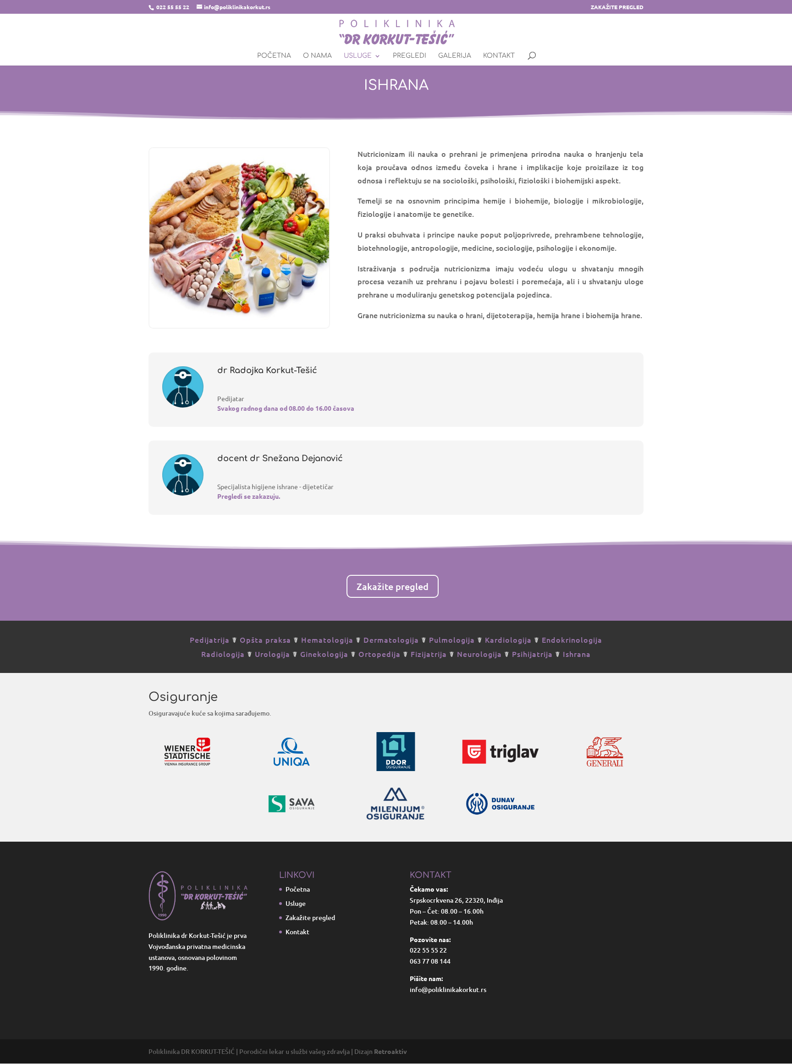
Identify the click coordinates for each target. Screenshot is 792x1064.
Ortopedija (379, 654)
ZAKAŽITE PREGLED (617, 7)
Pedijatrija (210, 639)
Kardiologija (508, 639)
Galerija (454, 56)
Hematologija (327, 639)
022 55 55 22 (172, 7)
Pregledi (409, 56)
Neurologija (479, 654)
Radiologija (223, 654)
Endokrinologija (572, 639)
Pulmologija (452, 639)
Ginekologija (324, 654)
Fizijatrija (429, 654)
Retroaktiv (390, 1051)
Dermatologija (391, 639)
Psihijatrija (532, 654)
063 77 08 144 (430, 961)
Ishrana (577, 654)
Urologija (272, 654)
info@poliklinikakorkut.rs (448, 989)
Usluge (358, 56)
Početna (274, 56)
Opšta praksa (265, 639)
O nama (317, 56)
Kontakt (499, 56)
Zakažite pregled (393, 586)
